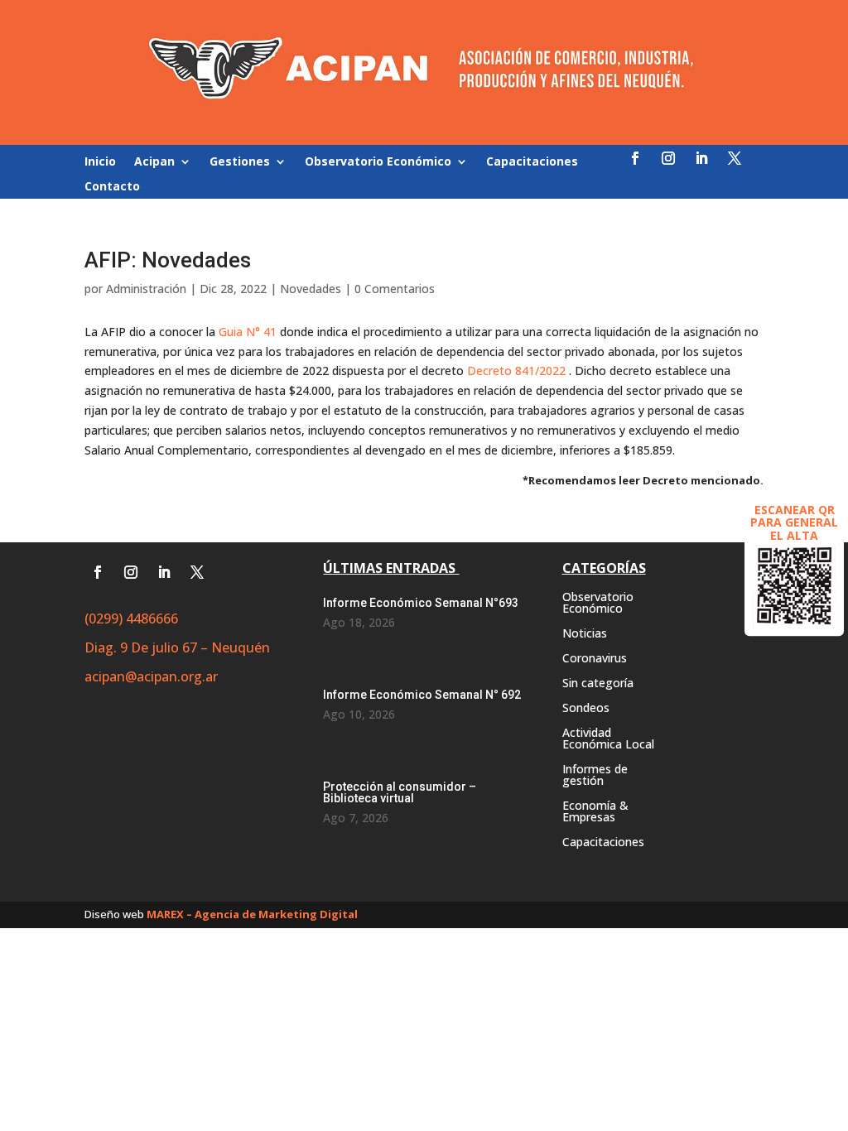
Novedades (310, 288)
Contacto (112, 187)
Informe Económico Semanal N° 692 (422, 694)
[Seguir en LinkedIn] (701, 158)
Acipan (154, 162)
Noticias (584, 634)
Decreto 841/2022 (516, 370)
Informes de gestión (595, 775)
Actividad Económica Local (608, 739)
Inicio (100, 162)
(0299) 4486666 (131, 618)
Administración (146, 288)
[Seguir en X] (734, 158)
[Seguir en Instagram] (668, 158)
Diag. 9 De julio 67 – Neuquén (177, 647)
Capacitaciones (532, 162)
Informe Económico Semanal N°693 (420, 602)
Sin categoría (598, 684)
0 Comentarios (394, 288)
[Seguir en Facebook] (635, 158)
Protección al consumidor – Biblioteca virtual (399, 792)
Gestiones (240, 162)
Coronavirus (594, 659)
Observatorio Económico (378, 162)
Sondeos (586, 708)
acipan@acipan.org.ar (151, 676)
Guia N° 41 (248, 331)
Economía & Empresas (595, 812)
